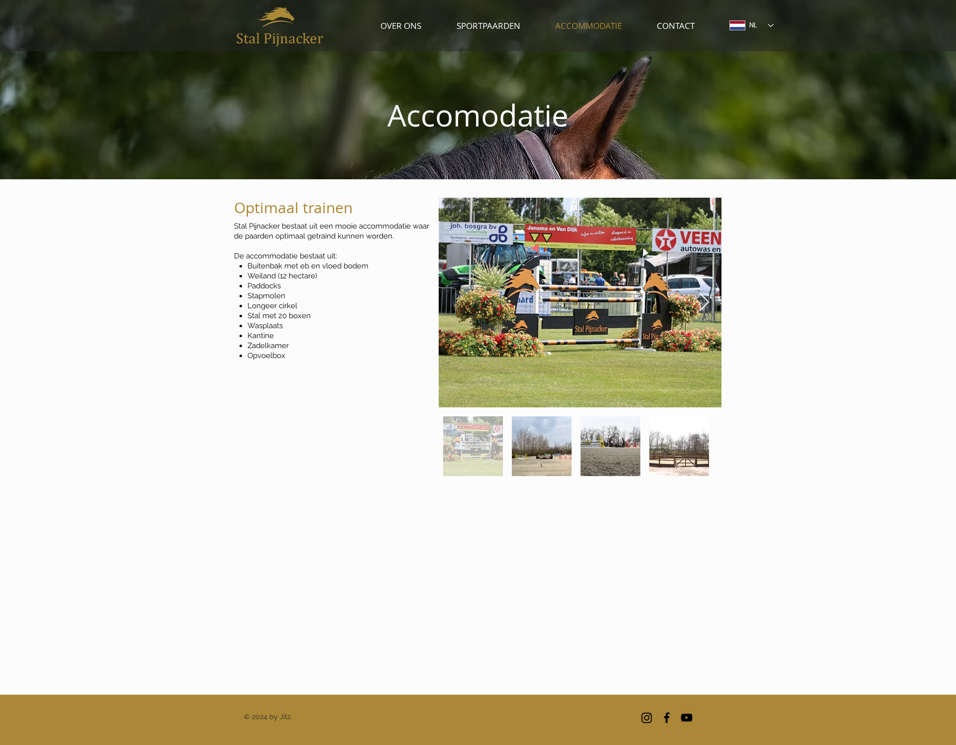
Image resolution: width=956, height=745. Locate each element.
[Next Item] (704, 302)
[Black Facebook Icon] (667, 718)
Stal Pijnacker (279, 38)
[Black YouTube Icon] (687, 718)
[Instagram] (647, 718)
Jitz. (286, 717)
